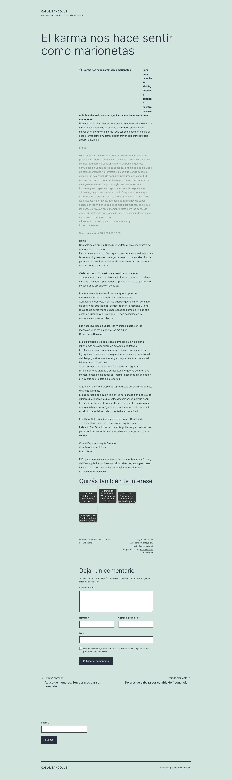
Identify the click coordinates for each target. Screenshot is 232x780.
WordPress (184, 767)
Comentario (86, 587)
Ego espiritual (87, 403)
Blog (150, 543)
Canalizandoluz (54, 11)
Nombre (84, 617)
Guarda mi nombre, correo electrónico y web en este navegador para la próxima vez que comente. (116, 650)
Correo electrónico (129, 617)
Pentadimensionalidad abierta (113, 463)
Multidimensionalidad (143, 546)
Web (81, 633)
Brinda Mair (88, 543)
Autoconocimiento (138, 543)
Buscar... (45, 722)
